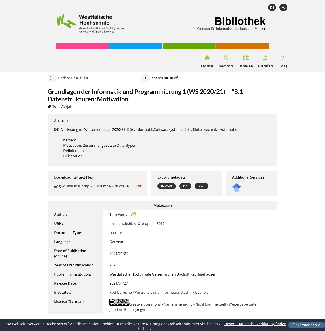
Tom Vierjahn (63, 106)
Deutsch (272, 7)
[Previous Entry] (145, 78)
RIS (185, 186)
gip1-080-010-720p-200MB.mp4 (85, 186)
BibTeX (166, 186)
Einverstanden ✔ (306, 324)
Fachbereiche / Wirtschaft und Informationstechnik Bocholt (158, 292)
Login (283, 7)
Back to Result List (73, 78)
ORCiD (134, 213)
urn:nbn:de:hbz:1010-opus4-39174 (137, 223)
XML (201, 186)
